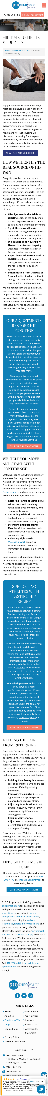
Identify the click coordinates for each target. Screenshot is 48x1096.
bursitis (21, 667)
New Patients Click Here (20, 152)
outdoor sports (27, 717)
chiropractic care (11, 905)
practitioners (9, 912)
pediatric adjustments (27, 916)
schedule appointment (29, 879)
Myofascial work (16, 541)
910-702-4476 (13, 14)
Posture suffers (11, 491)
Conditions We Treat (21, 50)
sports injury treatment (26, 923)
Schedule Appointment (32, 14)
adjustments (29, 353)
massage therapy (24, 934)
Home (7, 50)
